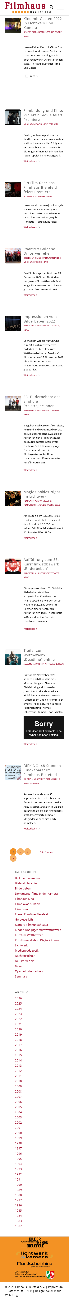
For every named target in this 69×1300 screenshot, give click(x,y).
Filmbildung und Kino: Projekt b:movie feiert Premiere (43, 115)
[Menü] (58, 7)
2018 (18, 1040)
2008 (18, 1091)
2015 (18, 1055)
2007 (18, 1096)
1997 (18, 1148)
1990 (18, 1184)
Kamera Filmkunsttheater (37, 32)
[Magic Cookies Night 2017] (13, 498)
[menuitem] (49, 7)
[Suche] (49, 7)
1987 (18, 1200)
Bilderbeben (30, 325)
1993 (18, 1169)
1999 (18, 1138)
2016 (18, 1050)
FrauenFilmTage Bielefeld (31, 914)
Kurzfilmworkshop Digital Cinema (37, 940)
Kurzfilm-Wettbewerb (48, 325)
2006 (18, 1102)
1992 (18, 1174)
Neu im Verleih (24, 961)
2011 (18, 1076)
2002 (18, 1122)
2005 (18, 1107)
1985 (18, 1210)
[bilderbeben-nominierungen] (13, 566)
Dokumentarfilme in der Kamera (36, 893)
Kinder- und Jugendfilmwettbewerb (42, 258)
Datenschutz (15, 1291)
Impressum (55, 1287)
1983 (18, 1221)
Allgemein (29, 196)
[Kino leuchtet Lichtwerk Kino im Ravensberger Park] (13, 25)
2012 (18, 1071)
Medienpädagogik (33, 124)
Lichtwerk (56, 32)
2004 (18, 1112)
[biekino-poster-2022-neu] (13, 772)
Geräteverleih (24, 919)
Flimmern (21, 909)
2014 (18, 1060)
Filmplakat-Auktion (33, 500)
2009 (18, 1086)
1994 (18, 1164)
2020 (18, 1029)
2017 (18, 1045)
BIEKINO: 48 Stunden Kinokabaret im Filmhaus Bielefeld (42, 770)
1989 (18, 1190)
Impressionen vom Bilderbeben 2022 (40, 318)
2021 (18, 1024)
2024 (18, 1008)
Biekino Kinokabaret (34, 779)
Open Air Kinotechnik (29, 971)
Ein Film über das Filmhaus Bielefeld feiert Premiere (40, 187)
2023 (18, 1014)
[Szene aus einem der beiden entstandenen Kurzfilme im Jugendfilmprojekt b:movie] (13, 117)
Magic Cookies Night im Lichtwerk (42, 494)
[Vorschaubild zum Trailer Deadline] (13, 657)
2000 (18, 1133)
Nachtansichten (25, 956)
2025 (18, 1003)
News (26, 36)
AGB (29, 1291)
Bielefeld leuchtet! (27, 883)
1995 (18, 1159)
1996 (18, 1153)
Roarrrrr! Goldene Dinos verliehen (39, 251)
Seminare (53, 124)
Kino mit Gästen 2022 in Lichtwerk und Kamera (43, 23)
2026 (18, 998)
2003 (18, 1117)
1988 (18, 1195)
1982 (18, 1226)
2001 (18, 1128)
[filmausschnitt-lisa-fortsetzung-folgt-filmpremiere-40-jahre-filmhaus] (13, 189)
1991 (18, 1179)
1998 (18, 1143)
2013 (18, 1065)
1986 (18, 1205)
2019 (18, 1034)
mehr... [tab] (34, 76)
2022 (18, 1019)
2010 (18, 1081)
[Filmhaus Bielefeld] (28, 7)
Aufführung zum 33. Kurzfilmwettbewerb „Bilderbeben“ (41, 564)
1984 (18, 1216)
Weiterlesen (30, 161)
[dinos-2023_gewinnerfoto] (13, 255)
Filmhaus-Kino (53, 779)
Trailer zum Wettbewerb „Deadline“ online (39, 655)
